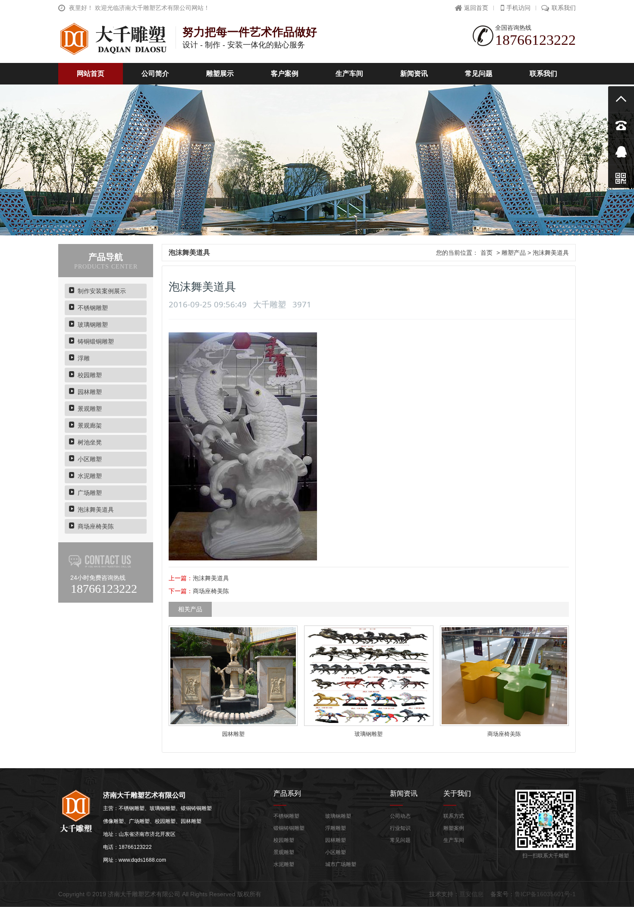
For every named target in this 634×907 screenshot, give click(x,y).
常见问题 (479, 73)
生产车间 (349, 73)
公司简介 (155, 73)
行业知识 (400, 828)
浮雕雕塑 (335, 828)
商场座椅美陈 (96, 526)
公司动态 (400, 816)
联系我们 (564, 7)
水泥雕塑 (90, 475)
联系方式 (453, 816)
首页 (486, 252)
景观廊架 (90, 425)
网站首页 (90, 73)
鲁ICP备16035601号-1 (545, 894)
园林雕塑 (90, 391)
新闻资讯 (414, 73)
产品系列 (287, 793)
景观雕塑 (90, 408)
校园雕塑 (90, 375)
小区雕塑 (90, 459)
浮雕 (84, 358)
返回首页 (476, 7)
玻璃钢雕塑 (93, 324)
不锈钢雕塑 (93, 307)
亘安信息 (471, 894)
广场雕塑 (90, 492)
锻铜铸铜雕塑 (288, 828)
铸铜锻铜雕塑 (96, 341)
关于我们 (457, 793)
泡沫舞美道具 (96, 509)
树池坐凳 (90, 442)
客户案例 (284, 73)
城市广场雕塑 (340, 864)
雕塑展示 (220, 73)
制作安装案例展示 (102, 291)
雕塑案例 (453, 828)
